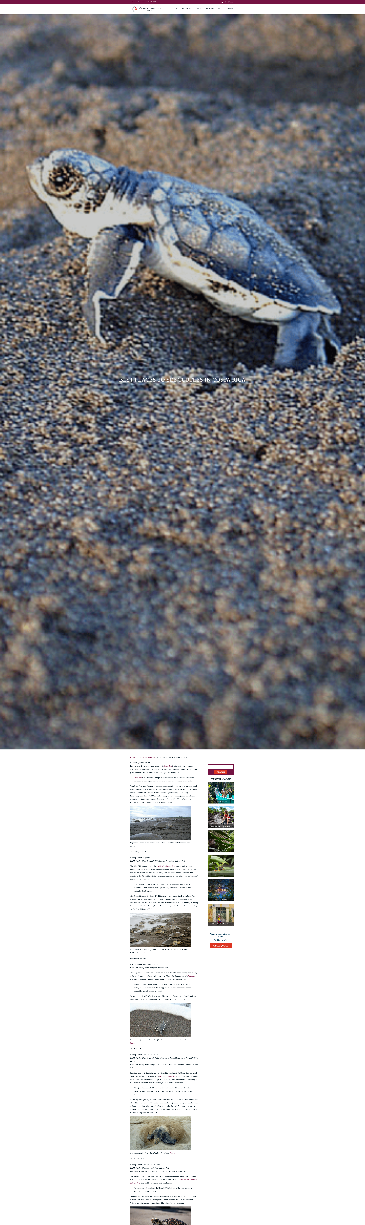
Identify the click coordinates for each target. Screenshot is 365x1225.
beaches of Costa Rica (167, 1076)
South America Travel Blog (147, 758)
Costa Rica (168, 766)
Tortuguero (192, 976)
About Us (198, 8)
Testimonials (210, 8)
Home (132, 758)
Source (146, 953)
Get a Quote (220, 946)
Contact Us (229, 8)
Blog (219, 8)
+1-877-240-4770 (151, 2)
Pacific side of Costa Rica (166, 866)
